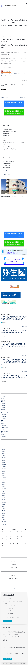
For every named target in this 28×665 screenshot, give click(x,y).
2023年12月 (3, 479)
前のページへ (5, 97)
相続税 (9, 36)
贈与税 (3, 407)
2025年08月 (3, 470)
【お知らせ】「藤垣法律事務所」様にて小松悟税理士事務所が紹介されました (13, 346)
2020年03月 (3, 517)
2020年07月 (3, 510)
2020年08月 (3, 508)
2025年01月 (3, 477)
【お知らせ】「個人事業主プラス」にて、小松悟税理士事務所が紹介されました (13, 362)
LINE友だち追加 (7, 621)
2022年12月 (3, 481)
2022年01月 (3, 488)
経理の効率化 (5, 427)
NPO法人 (4, 420)
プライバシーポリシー (14, 578)
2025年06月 (3, 473)
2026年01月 (3, 460)
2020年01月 (3, 521)
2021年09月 (3, 490)
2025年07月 (3, 471)
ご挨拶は (6, 174)
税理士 (3, 398)
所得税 (3, 403)
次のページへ (23, 97)
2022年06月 (3, 486)
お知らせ (4, 36)
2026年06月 (3, 451)
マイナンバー (5, 429)
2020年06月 (3, 512)
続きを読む (24, 326)
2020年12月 (3, 501)
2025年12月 (3, 462)
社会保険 (4, 414)
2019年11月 (3, 524)
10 (6, 538)
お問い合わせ (14, 575)
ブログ (6, 25)
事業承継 (4, 425)
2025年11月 (3, 464)
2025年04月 (3, 475)
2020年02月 (3, 519)
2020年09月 (3, 506)
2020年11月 (3, 502)
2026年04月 (3, 455)
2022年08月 (3, 484)
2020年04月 (3, 515)
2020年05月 (3, 513)
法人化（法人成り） (6, 422)
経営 (3, 423)
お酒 (3, 433)
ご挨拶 (14, 559)
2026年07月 (3, 449)
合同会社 (4, 416)
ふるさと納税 (5, 431)
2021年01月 (3, 499)
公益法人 (4, 418)
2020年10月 (3, 504)
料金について (14, 567)
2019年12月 (3, 523)
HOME (2, 25)
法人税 (3, 400)
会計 (3, 411)
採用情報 (14, 573)
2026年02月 (3, 459)
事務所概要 (14, 561)
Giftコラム (4, 436)
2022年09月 (3, 482)
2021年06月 (3, 495)
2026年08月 (3, 448)
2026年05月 (3, 453)
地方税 (3, 409)
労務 (3, 434)
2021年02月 (3, 497)
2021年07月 (3, 493)
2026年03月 (3, 457)
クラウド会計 (5, 412)
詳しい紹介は (7, 170)
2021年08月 (3, 492)
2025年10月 (3, 466)
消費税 (3, 402)
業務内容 (14, 564)
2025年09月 (3, 468)
